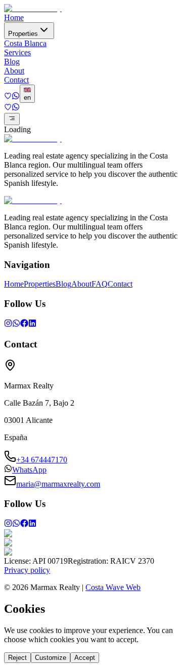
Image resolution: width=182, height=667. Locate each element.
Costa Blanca (25, 43)
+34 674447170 (41, 459)
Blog (12, 61)
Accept (84, 657)
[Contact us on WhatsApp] (16, 97)
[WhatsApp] (16, 324)
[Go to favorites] (8, 97)
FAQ (100, 284)
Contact (16, 79)
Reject (17, 657)
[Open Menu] (12, 119)
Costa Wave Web (113, 587)
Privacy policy (27, 570)
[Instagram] (8, 324)
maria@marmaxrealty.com (58, 484)
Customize (50, 657)
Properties (23, 33)
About (14, 70)
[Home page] (33, 8)
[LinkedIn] (32, 324)
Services (17, 52)
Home (14, 17)
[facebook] (24, 324)
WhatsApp (29, 469)
